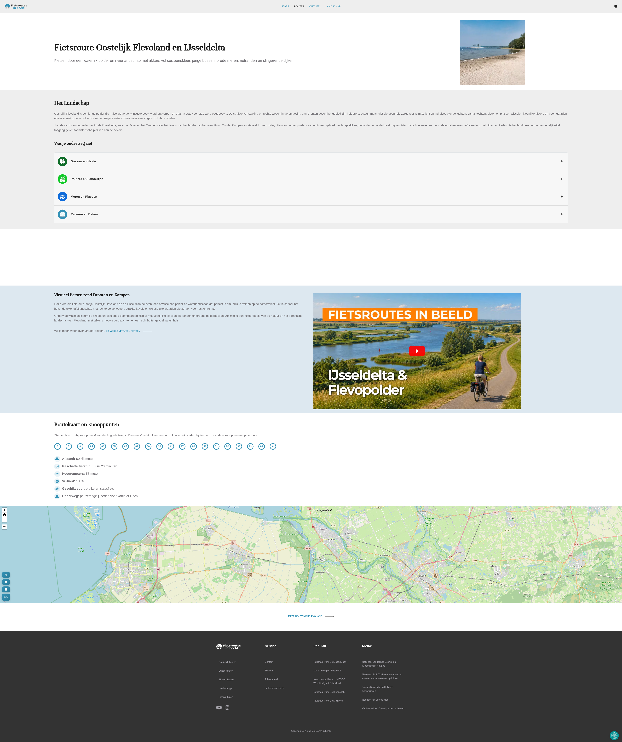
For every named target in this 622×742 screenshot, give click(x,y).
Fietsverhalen (226, 697)
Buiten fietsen (226, 670)
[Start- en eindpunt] (6, 575)
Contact (269, 661)
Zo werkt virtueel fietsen (123, 331)
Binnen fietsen (226, 679)
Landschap (333, 6)
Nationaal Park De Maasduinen (329, 661)
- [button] (4, 519)
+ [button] (4, 510)
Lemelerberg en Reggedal (327, 670)
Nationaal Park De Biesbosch (329, 692)
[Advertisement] (311, 257)
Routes (299, 6)
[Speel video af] (417, 351)
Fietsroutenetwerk (274, 688)
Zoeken (269, 670)
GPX (6, 597)
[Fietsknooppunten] (6, 582)
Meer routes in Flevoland (305, 616)
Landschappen (226, 688)
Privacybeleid (272, 679)
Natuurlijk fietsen (227, 662)
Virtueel (315, 6)
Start (285, 6)
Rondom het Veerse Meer (375, 699)
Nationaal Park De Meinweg (328, 700)
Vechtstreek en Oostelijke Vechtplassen (383, 708)
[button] (4, 514)
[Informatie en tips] (6, 589)
